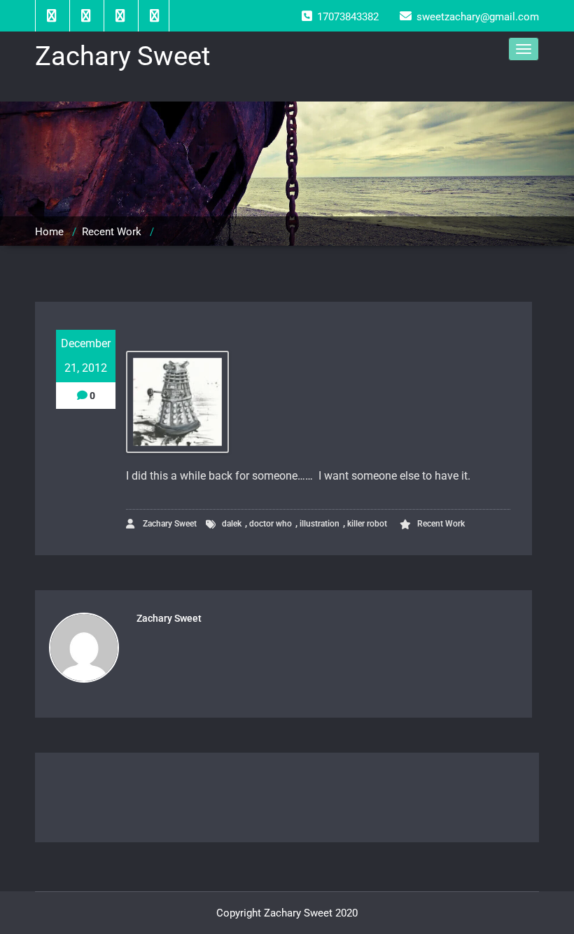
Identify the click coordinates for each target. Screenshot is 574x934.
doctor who (270, 524)
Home (49, 231)
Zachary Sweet (169, 524)
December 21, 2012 (86, 356)
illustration (320, 524)
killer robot (367, 524)
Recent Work (111, 231)
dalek (231, 524)
